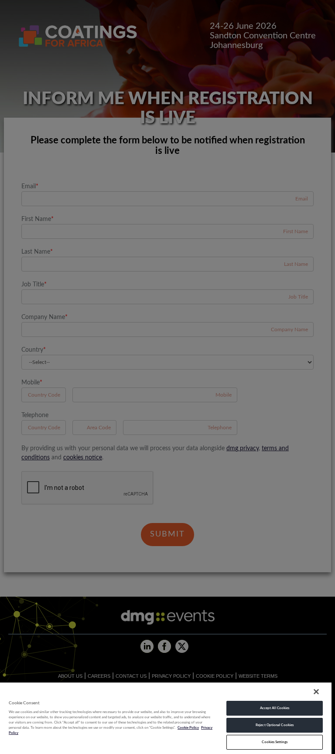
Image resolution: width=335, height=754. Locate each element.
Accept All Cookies (274, 708)
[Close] (316, 691)
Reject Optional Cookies (275, 725)
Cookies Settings (274, 742)
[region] (166, 718)
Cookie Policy (188, 728)
